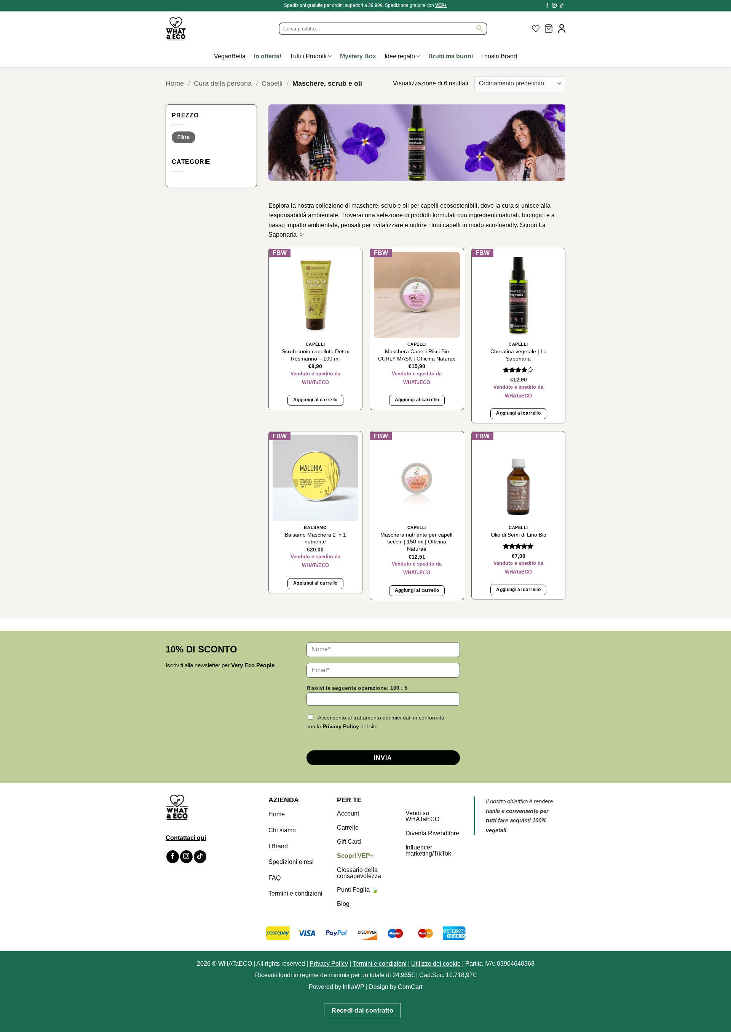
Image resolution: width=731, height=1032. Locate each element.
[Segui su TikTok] (561, 5)
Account (348, 813)
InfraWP (353, 987)
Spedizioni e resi (291, 862)
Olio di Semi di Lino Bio (518, 535)
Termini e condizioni (295, 893)
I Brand (278, 846)
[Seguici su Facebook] (547, 5)
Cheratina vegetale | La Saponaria (518, 355)
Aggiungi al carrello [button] (315, 399)
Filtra (183, 137)
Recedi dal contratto (362, 1010)
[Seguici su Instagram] (554, 5)
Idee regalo (400, 56)
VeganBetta (230, 56)
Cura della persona (223, 83)
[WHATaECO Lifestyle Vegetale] (194, 28)
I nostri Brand (499, 56)
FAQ (274, 878)
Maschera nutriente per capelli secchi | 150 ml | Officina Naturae (416, 542)
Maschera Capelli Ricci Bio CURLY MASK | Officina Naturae (417, 355)
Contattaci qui (186, 838)
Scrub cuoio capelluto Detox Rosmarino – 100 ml (315, 355)
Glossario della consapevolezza (359, 873)
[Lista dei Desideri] (535, 28)
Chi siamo (282, 830)
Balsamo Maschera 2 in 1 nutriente (315, 538)
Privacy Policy (340, 726)
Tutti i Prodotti (308, 56)
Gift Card (349, 841)
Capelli (272, 83)
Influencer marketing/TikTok (428, 850)
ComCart (410, 987)
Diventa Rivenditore (432, 833)
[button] (548, 28)
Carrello (348, 827)
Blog (343, 904)
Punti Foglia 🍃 (358, 889)
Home (175, 83)
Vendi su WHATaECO (422, 816)
